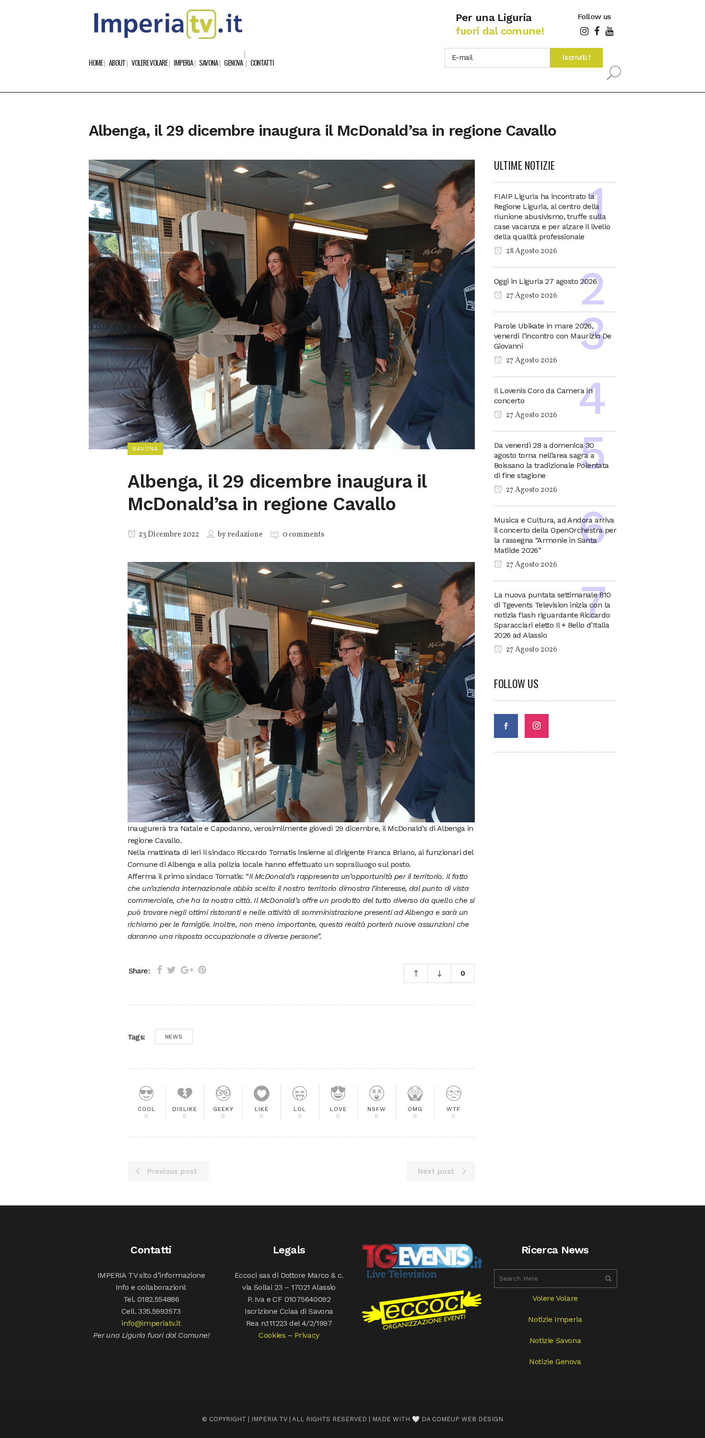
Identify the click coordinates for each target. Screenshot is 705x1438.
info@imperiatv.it (150, 1323)
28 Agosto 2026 (531, 251)
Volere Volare (555, 1298)
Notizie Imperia (555, 1319)
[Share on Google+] (187, 970)
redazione (245, 534)
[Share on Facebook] (159, 970)
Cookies (271, 1335)
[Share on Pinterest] (202, 970)
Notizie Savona (555, 1340)
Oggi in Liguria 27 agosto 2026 (545, 281)
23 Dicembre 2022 (168, 534)
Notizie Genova (555, 1361)
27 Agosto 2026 (531, 296)
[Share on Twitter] (171, 970)
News (174, 1036)
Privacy (306, 1335)
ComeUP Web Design (467, 1419)
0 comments (303, 534)
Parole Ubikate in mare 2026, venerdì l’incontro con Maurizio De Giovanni (552, 336)
